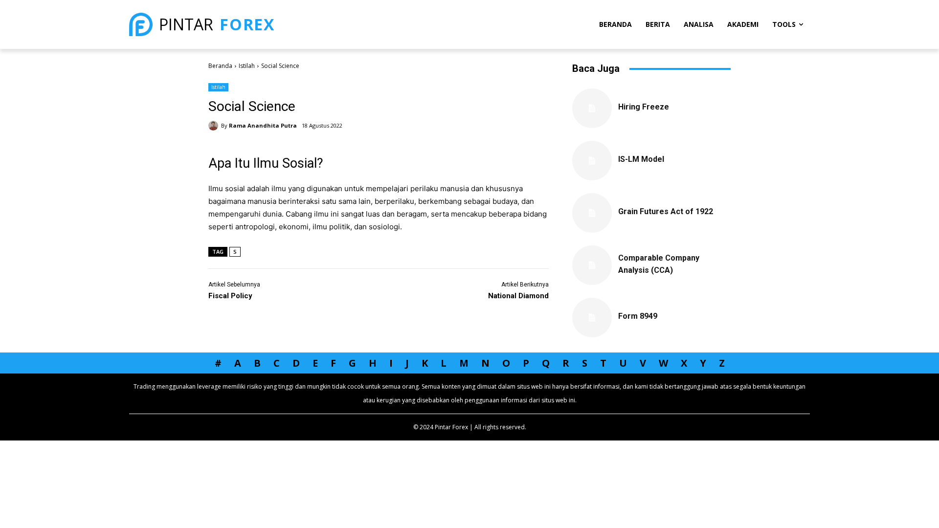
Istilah (247, 66)
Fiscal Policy (230, 295)
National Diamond (518, 295)
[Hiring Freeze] (592, 108)
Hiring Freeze (643, 106)
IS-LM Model (641, 159)
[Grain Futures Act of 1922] (592, 213)
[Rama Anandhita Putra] (214, 126)
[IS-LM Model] (592, 160)
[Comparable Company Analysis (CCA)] (592, 265)
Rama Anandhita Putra (263, 125)
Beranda (220, 66)
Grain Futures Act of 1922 (665, 211)
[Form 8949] (592, 317)
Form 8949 (637, 316)
